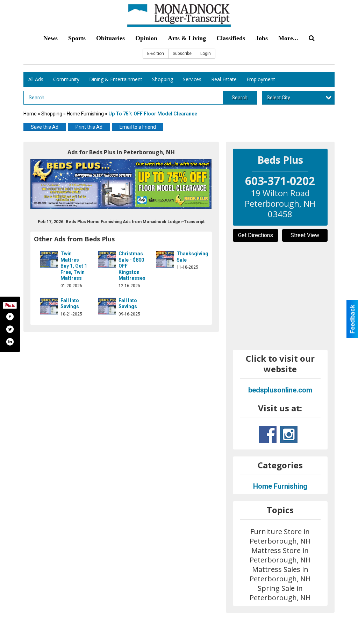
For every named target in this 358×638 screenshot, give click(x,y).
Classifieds (230, 38)
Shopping (162, 79)
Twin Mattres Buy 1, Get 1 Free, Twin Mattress (73, 266)
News (50, 38)
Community (66, 79)
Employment (260, 79)
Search (240, 97)
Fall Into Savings (69, 304)
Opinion (146, 38)
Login (205, 53)
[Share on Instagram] (9, 342)
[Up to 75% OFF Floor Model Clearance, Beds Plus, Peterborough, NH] (121, 184)
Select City (278, 97)
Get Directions (255, 235)
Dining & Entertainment (115, 79)
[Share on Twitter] (9, 329)
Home (30, 113)
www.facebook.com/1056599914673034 (268, 434)
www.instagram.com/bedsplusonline (289, 434)
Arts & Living (187, 38)
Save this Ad (44, 127)
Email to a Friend (138, 127)
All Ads (35, 79)
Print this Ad (89, 127)
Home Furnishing (85, 113)
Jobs (262, 38)
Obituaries (110, 38)
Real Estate (224, 79)
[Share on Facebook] (9, 316)
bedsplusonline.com (280, 390)
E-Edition (155, 53)
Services (192, 79)
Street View (305, 235)
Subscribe (182, 53)
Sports (77, 38)
